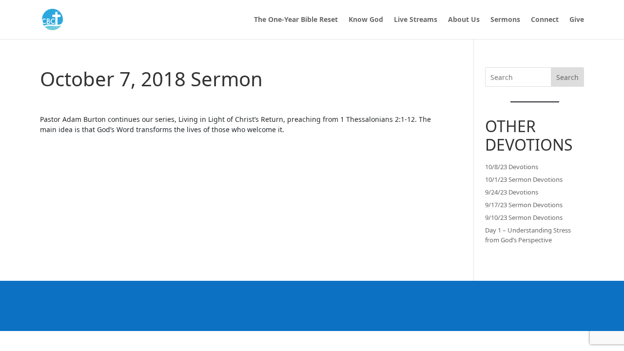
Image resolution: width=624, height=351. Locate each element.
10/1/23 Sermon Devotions (524, 179)
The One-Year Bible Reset (296, 20)
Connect (545, 20)
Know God (366, 20)
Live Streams (415, 20)
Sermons (505, 20)
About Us (464, 20)
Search (567, 77)
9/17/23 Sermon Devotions (524, 204)
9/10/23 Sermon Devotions (524, 217)
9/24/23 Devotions (511, 192)
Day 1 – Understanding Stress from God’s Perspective (528, 235)
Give (576, 20)
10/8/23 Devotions (511, 166)
